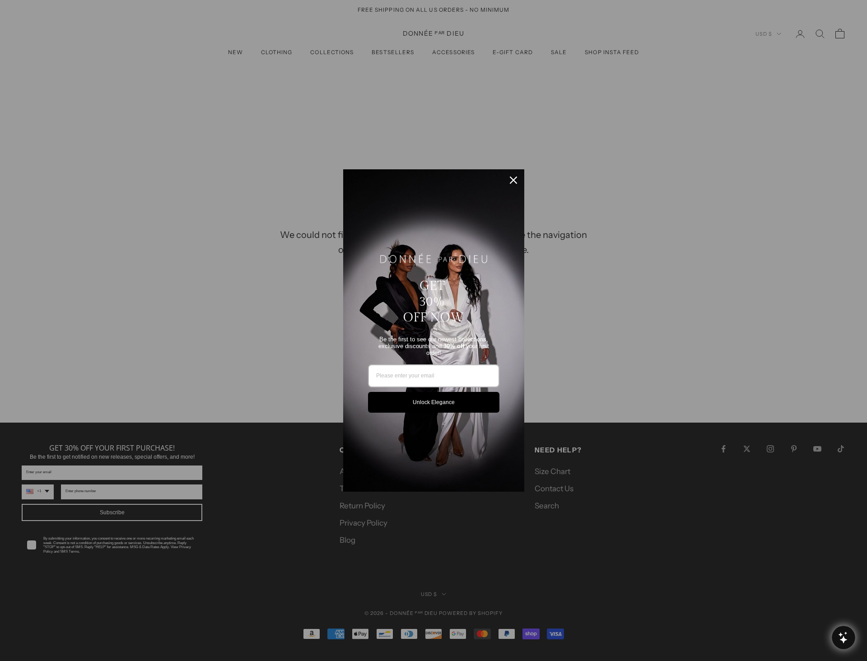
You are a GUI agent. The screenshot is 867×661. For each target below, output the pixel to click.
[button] (843, 637)
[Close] (513, 180)
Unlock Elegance (434, 402)
